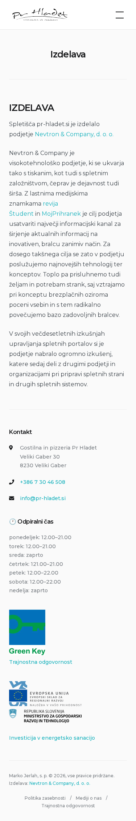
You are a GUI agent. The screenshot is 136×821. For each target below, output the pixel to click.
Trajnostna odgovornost (40, 662)
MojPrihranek (61, 213)
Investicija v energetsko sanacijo (52, 738)
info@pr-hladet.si (43, 498)
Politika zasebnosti (45, 798)
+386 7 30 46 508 (42, 482)
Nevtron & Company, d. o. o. (74, 134)
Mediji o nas (89, 798)
